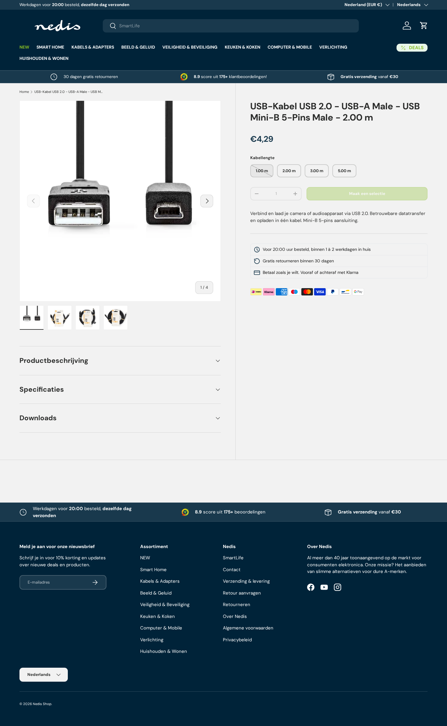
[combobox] (231, 25)
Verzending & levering (246, 581)
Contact (232, 570)
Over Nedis (235, 616)
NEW (24, 47)
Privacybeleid (237, 640)
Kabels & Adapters (92, 47)
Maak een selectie (367, 193)
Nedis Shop (42, 704)
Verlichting (333, 47)
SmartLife (233, 558)
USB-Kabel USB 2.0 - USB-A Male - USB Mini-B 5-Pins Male (68, 92)
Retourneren (236, 605)
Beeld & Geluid (138, 47)
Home (24, 92)
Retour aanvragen (242, 593)
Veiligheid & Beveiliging (189, 47)
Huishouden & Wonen (43, 58)
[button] (424, 25)
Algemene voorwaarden (248, 628)
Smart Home (50, 47)
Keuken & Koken (242, 47)
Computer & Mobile (290, 47)
